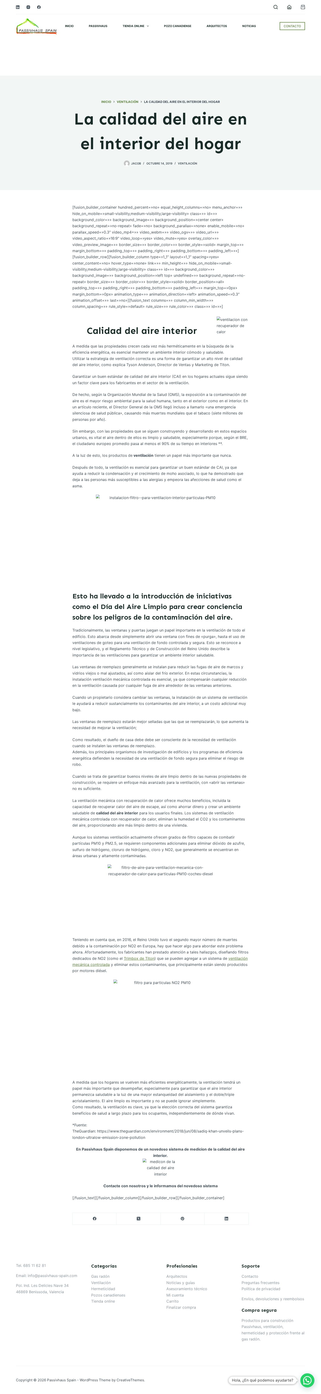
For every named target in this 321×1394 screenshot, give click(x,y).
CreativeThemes (130, 1380)
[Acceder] (289, 7)
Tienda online (133, 26)
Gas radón (100, 1276)
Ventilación (187, 163)
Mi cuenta (175, 1295)
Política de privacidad (261, 1288)
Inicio (69, 26)
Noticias (249, 26)
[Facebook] (39, 7)
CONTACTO (292, 26)
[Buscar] (276, 7)
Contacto (250, 1276)
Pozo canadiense (177, 26)
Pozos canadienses (108, 1295)
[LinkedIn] (18, 7)
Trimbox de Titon (139, 958)
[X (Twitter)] (138, 1219)
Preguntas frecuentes (260, 1282)
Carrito (172, 1301)
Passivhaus (98, 26)
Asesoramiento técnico (186, 1288)
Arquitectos (217, 26)
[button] (307, 1380)
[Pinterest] (183, 1219)
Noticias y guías (180, 1282)
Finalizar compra (181, 1307)
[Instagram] (28, 7)
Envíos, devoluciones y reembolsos (273, 1298)
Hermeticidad (103, 1288)
